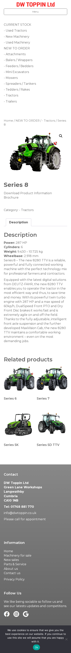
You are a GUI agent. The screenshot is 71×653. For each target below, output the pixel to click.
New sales (11, 560)
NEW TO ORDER (28, 120)
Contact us (12, 573)
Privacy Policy (14, 579)
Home (8, 120)
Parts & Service (15, 564)
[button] (60, 136)
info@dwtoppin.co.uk (20, 513)
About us (11, 569)
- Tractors (48, 120)
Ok (36, 647)
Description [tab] (18, 222)
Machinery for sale (17, 555)
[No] (66, 639)
